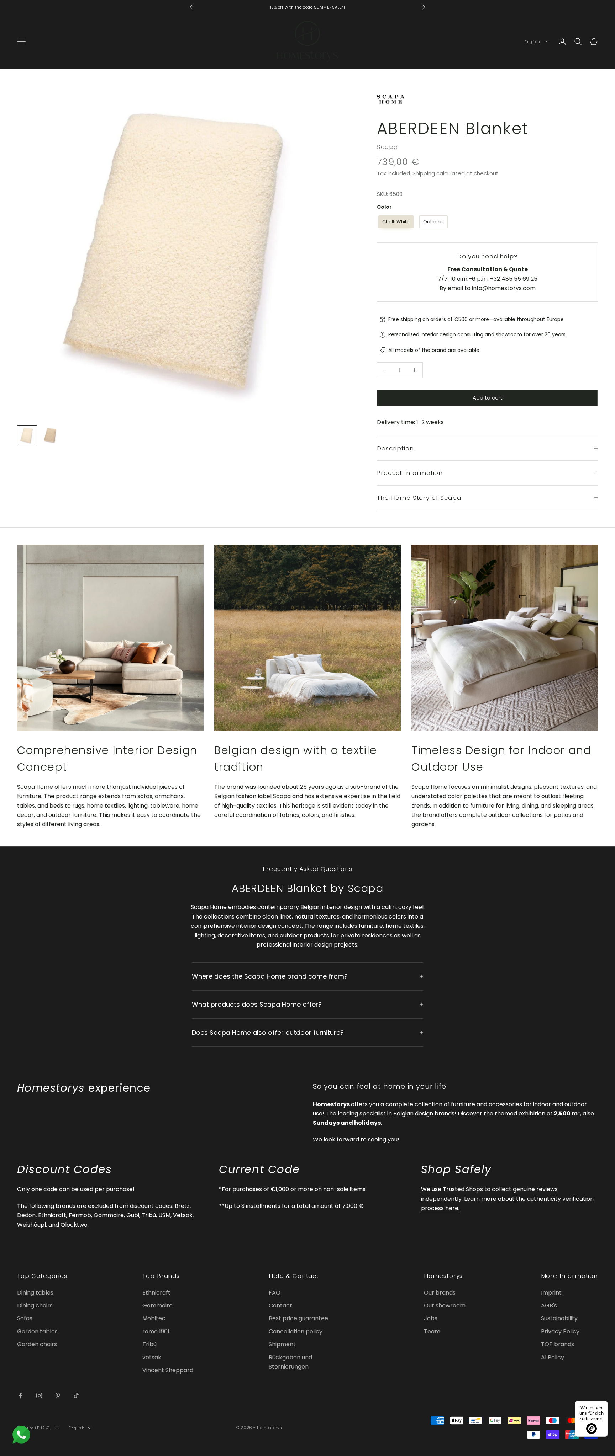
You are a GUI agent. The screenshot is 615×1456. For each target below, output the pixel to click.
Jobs (430, 1318)
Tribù (149, 1344)
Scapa (387, 147)
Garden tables (37, 1331)
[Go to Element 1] (27, 435)
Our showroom (445, 1305)
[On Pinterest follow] (57, 1395)
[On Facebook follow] (20, 1395)
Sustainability (559, 1318)
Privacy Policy (560, 1331)
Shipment (282, 1344)
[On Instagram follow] (39, 1395)
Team (432, 1331)
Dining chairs (35, 1305)
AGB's (549, 1305)
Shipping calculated (438, 173)
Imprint (551, 1293)
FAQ (274, 1293)
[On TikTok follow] (76, 1395)
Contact (280, 1305)
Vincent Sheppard (167, 1370)
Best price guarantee (298, 1318)
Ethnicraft (156, 1293)
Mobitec (153, 1318)
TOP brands (557, 1344)
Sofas (24, 1318)
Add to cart (488, 397)
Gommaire (157, 1305)
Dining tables (35, 1293)
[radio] (395, 221)
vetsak (151, 1357)
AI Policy (552, 1357)
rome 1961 (155, 1331)
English (532, 41)
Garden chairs (37, 1344)
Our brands (440, 1293)
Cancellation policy (295, 1331)
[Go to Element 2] (50, 435)
